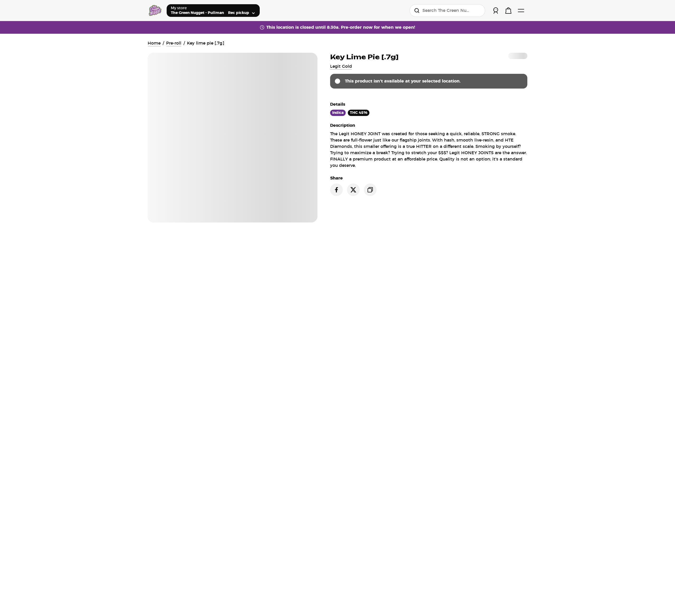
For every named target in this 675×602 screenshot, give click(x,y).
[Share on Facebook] (336, 189)
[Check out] (508, 10)
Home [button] (154, 43)
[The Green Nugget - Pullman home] (155, 10)
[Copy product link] (370, 189)
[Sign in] (495, 10)
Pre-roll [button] (173, 43)
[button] (341, 66)
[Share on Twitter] (353, 189)
